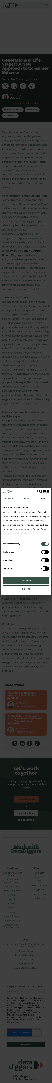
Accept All (26, 580)
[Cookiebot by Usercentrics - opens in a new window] (37, 491)
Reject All (26, 589)
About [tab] (43, 498)
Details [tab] (26, 498)
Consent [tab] (9, 498)
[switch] (45, 552)
